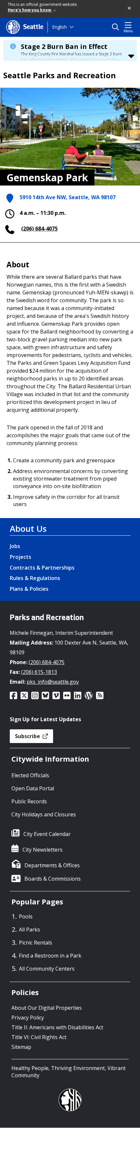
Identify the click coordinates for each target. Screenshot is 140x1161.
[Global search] (117, 27)
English (59, 27)
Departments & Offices (52, 865)
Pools (26, 916)
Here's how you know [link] (30, 10)
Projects (20, 556)
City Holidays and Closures (43, 814)
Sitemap (21, 1046)
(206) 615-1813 (39, 672)
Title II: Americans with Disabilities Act (57, 1027)
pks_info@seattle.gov (53, 681)
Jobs (15, 546)
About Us (28, 528)
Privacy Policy (27, 1017)
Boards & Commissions (52, 878)
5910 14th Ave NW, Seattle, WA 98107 (68, 197)
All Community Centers (47, 968)
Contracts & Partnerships (42, 567)
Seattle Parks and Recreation (59, 75)
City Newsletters (42, 849)
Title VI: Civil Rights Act (38, 1037)
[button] (129, 8)
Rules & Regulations (35, 578)
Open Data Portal (32, 788)
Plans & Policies (29, 588)
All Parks (29, 929)
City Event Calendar (47, 834)
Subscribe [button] (28, 736)
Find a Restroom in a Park (50, 955)
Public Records (29, 801)
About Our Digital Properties (46, 1007)
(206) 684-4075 (39, 228)
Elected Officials (30, 775)
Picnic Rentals (35, 942)
